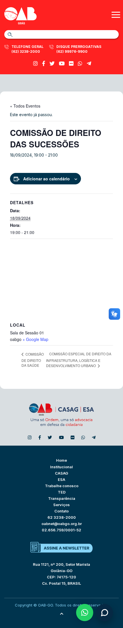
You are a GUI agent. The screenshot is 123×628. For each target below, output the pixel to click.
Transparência (61, 498)
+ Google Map (35, 339)
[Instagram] (35, 64)
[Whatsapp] (80, 64)
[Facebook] (43, 64)
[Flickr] (71, 64)
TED (62, 492)
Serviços (61, 504)
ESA (61, 479)
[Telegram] (89, 64)
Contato (61, 511)
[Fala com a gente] (104, 612)
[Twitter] (52, 64)
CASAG (61, 473)
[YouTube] (62, 64)
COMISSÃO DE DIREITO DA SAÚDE (32, 360)
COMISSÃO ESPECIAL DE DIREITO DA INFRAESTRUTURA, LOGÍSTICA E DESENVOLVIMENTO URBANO (78, 359)
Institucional (61, 467)
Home (61, 460)
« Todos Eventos (25, 106)
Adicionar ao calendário (46, 179)
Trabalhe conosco (61, 485)
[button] (84, 612)
